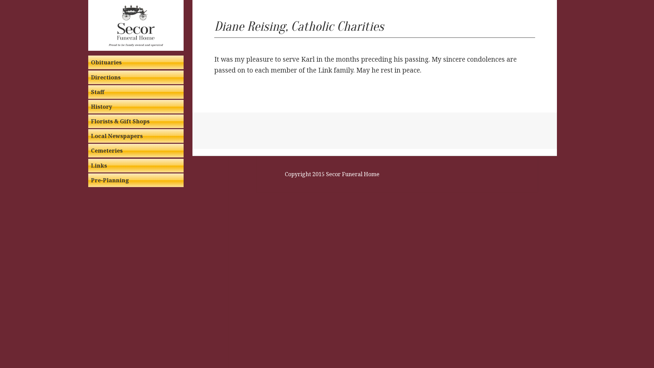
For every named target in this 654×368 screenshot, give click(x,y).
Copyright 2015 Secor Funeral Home (332, 174)
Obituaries (106, 62)
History (101, 106)
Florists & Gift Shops (120, 121)
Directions (106, 77)
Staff (97, 92)
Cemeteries (107, 150)
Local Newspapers (117, 136)
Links (99, 165)
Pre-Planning (110, 180)
